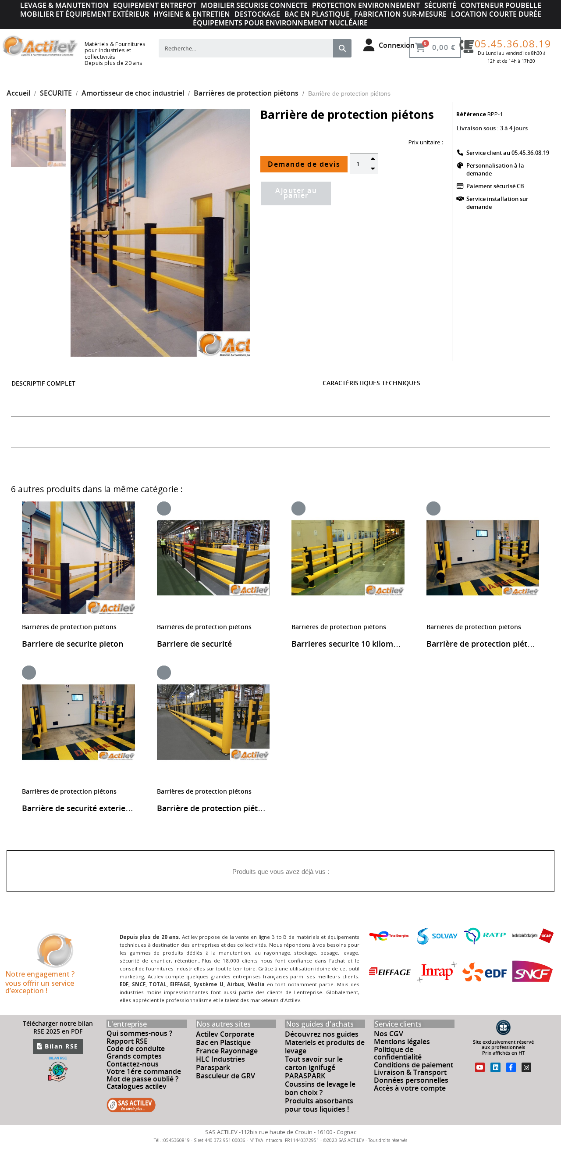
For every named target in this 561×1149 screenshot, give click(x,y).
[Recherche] (342, 48)
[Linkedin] (495, 1067)
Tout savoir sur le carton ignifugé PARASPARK (314, 1067)
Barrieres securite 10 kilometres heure (364, 643)
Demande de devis (304, 164)
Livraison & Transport (410, 1072)
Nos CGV (388, 1033)
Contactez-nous (133, 1064)
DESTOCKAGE (257, 14)
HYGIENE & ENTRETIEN (191, 14)
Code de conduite (136, 1048)
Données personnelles (411, 1080)
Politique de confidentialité (398, 1053)
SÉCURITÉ (440, 5)
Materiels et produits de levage (325, 1047)
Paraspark (213, 1067)
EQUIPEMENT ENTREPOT (154, 5)
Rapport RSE (127, 1041)
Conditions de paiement (413, 1065)
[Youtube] (480, 1067)
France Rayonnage (227, 1051)
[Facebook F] (511, 1067)
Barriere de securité (194, 643)
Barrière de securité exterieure (80, 808)
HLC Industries (220, 1059)
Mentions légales (402, 1041)
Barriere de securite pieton (72, 643)
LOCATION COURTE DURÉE (496, 14)
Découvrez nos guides (322, 1034)
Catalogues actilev (137, 1086)
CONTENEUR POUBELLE (501, 5)
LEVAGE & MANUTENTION (64, 5)
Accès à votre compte (410, 1088)
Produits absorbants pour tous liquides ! (319, 1105)
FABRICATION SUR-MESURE (400, 14)
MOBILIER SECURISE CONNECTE (254, 5)
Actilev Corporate (225, 1034)
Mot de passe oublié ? (142, 1079)
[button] (86, 233)
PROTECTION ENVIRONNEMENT (366, 5)
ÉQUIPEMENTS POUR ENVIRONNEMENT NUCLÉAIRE (280, 22)
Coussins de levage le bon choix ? (320, 1088)
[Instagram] (526, 1067)
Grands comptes (134, 1056)
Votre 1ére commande (144, 1071)
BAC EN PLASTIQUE (317, 14)
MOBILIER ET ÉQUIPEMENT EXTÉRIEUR (84, 14)
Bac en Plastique (223, 1042)
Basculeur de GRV (225, 1076)
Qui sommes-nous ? (139, 1033)
